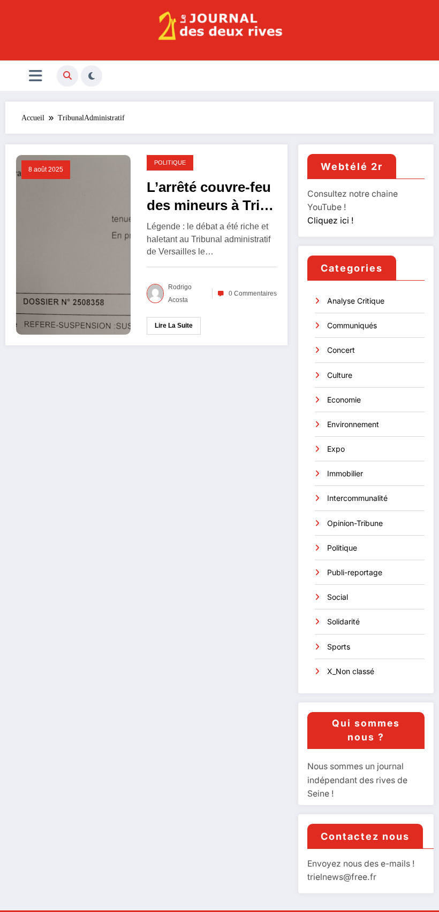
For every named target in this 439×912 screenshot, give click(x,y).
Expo (336, 448)
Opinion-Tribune (355, 523)
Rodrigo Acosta (180, 293)
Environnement (353, 424)
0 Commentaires (253, 293)
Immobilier (345, 473)
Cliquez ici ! (330, 220)
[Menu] (35, 76)
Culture (339, 375)
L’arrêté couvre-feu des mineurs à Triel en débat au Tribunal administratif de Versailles (209, 196)
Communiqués (352, 325)
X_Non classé (350, 671)
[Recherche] (67, 76)
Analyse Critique (355, 300)
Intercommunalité (357, 498)
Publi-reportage (354, 572)
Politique (170, 162)
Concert (341, 349)
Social (337, 596)
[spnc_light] (91, 76)
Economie (344, 399)
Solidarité (343, 621)
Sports (338, 646)
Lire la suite (174, 325)
